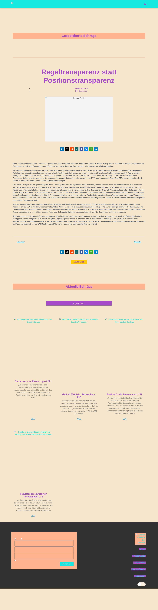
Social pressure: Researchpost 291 (33, 381)
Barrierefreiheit (138, 569)
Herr (18, 539)
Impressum (140, 576)
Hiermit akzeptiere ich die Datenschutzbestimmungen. (36, 561)
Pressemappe (139, 556)
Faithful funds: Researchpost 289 (124, 394)
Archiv (142, 549)
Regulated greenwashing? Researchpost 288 (33, 495)
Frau (24, 539)
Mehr (33, 419)
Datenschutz (139, 563)
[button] (62, 149)
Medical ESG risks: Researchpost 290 (79, 396)
